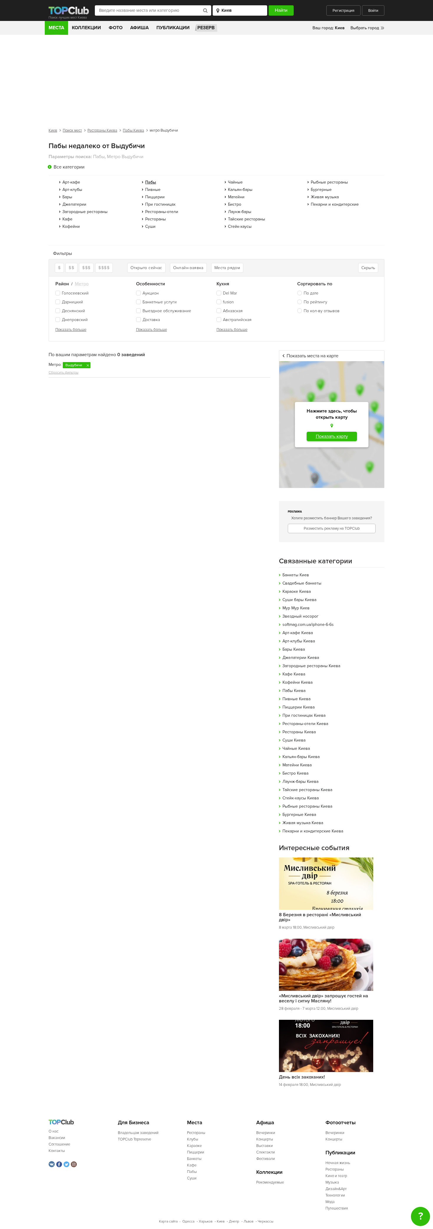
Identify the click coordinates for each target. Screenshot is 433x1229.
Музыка (332, 1182)
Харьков (205, 1221)
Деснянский (73, 310)
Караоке (194, 1145)
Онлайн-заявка (188, 267)
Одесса (188, 1221)
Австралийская (237, 319)
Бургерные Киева (299, 814)
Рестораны (155, 219)
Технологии (335, 1195)
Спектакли (265, 1152)
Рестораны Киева (102, 130)
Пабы (192, 1171)
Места (56, 28)
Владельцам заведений (138, 1132)
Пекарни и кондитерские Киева (312, 831)
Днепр (234, 1221)
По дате (311, 293)
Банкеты (194, 1158)
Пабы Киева (133, 130)
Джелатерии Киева (300, 657)
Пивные (153, 189)
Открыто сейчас (146, 267)
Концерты (264, 1139)
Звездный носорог (300, 616)
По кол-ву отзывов (322, 310)
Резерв (206, 28)
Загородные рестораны (85, 211)
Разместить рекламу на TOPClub (332, 528)
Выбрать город (365, 27)
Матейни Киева (297, 764)
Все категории (69, 167)
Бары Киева (293, 649)
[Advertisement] (216, 79)
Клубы (192, 1139)
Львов (248, 1221)
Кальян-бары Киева (301, 756)
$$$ (86, 267)
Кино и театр (336, 1176)
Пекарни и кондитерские (335, 204)
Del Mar (230, 293)
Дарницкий (72, 302)
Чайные (235, 182)
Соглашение (59, 1144)
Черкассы (265, 1221)
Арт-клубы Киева (298, 641)
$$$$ (104, 267)
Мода (330, 1201)
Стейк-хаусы (240, 226)
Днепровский (75, 319)
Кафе (67, 219)
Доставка (151, 319)
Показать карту (332, 436)
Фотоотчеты (340, 1123)
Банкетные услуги (160, 302)
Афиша (139, 28)
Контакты (57, 1150)
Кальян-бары (240, 189)
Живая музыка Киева (302, 822)
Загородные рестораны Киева (311, 665)
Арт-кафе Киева (297, 632)
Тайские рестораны (246, 219)
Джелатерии (74, 204)
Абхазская (233, 310)
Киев (53, 130)
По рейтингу (315, 302)
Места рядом (227, 267)
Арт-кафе (71, 182)
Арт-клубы (72, 189)
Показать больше (70, 329)
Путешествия (336, 1208)
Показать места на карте (312, 356)
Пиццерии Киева (298, 707)
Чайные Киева (296, 748)
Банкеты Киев (295, 574)
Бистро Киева (295, 773)
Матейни (236, 196)
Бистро (234, 204)
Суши (150, 226)
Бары (67, 196)
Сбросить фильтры (63, 372)
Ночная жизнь (337, 1163)
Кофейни (71, 226)
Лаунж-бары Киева (300, 781)
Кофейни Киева (297, 682)
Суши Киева (293, 740)
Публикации (173, 28)
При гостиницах (160, 204)
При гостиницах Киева (303, 715)
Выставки (264, 1145)
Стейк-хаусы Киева (300, 798)
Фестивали (265, 1158)
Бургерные (321, 189)
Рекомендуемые (270, 1182)
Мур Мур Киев (296, 608)
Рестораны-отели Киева (305, 723)
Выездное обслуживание (167, 310)
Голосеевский (75, 293)
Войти (373, 10)
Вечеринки (265, 1132)
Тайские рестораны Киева (307, 789)
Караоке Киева (296, 591)
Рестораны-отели (161, 211)
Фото (116, 28)
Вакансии (57, 1137)
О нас (53, 1131)
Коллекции (86, 28)
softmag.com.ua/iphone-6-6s (308, 624)
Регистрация (343, 10)
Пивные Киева (296, 698)
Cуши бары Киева (299, 599)
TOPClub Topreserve (134, 1139)
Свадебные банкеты (301, 583)
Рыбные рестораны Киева (307, 806)
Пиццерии (155, 196)
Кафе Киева (293, 674)
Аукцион (151, 293)
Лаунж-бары (239, 211)
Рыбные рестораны (329, 182)
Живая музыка (325, 196)
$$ (71, 267)
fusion (228, 302)
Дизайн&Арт (336, 1189)
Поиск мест (72, 130)
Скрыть (368, 267)
